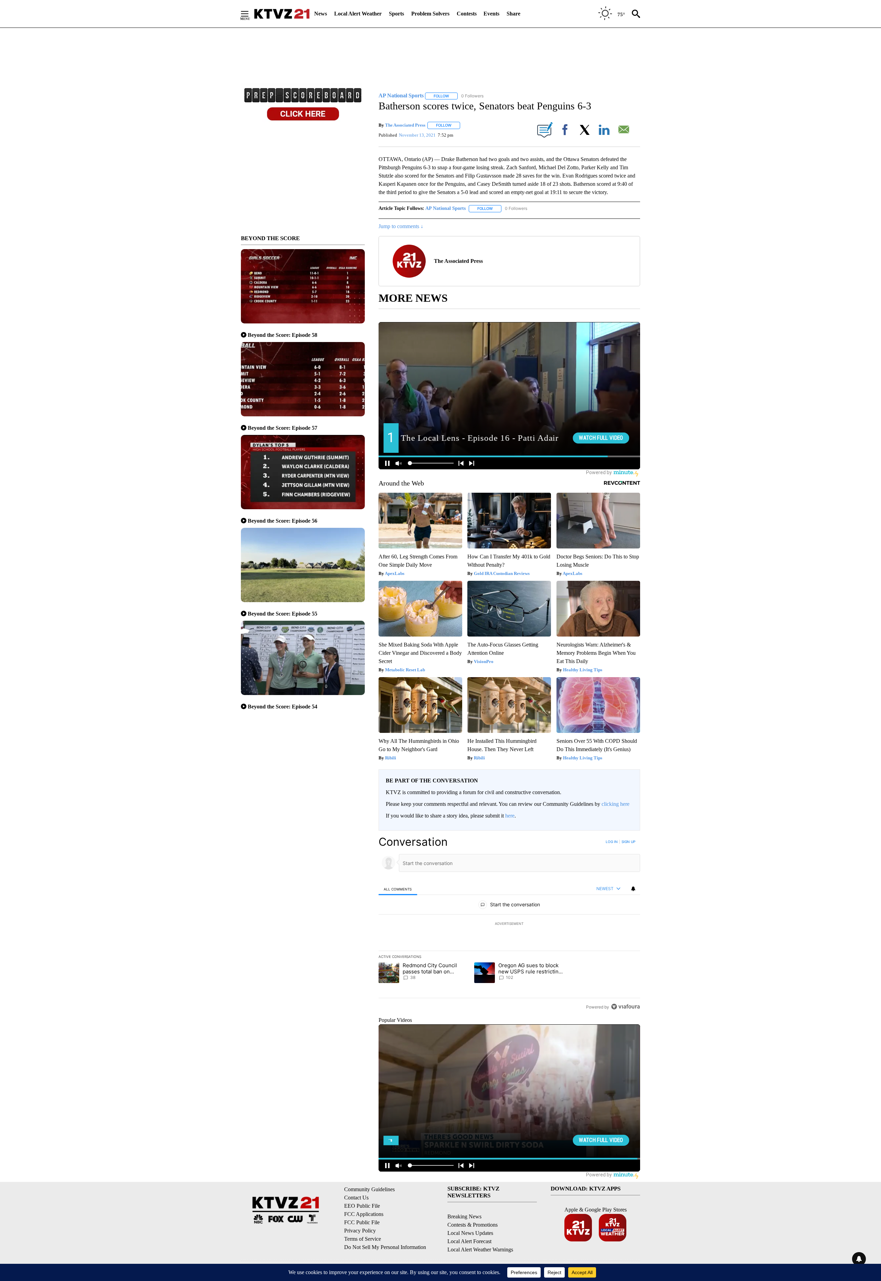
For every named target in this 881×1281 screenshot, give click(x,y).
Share (513, 14)
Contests (467, 14)
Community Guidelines (369, 1189)
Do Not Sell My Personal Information (385, 1247)
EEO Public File (362, 1206)
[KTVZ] (281, 13)
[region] (509, 924)
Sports (396, 14)
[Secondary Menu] (250, 14)
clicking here (615, 804)
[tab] (398, 889)
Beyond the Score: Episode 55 (282, 614)
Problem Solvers (430, 14)
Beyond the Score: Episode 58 (282, 335)
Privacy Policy (360, 1231)
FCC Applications (363, 1214)
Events (491, 14)
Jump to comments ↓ (401, 226)
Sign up (628, 842)
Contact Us (356, 1197)
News (320, 14)
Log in (612, 842)
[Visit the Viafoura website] (625, 1007)
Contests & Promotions (472, 1225)
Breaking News (464, 1216)
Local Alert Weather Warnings (480, 1249)
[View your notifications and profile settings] (633, 889)
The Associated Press (405, 125)
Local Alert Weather (358, 14)
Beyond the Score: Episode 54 (282, 706)
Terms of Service (362, 1239)
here (509, 816)
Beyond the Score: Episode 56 (282, 521)
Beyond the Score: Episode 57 (282, 428)
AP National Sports (445, 208)
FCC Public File (362, 1222)
